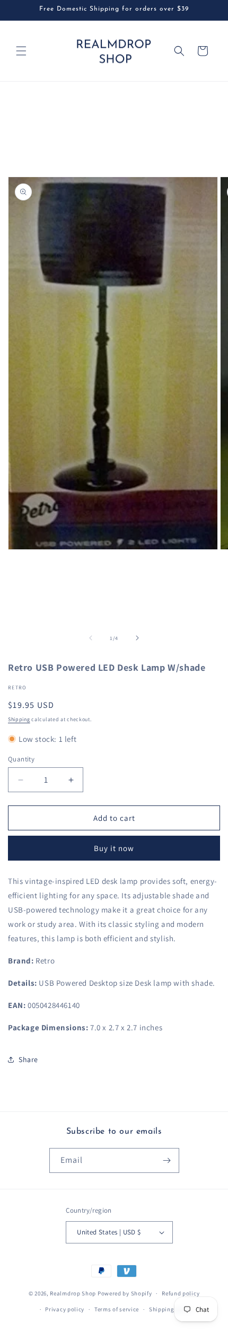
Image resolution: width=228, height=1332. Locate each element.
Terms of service (116, 1309)
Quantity (21, 759)
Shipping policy (171, 1309)
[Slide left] (90, 638)
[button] (21, 51)
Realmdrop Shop (73, 1293)
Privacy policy (64, 1309)
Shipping (19, 719)
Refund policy (180, 1293)
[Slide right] (137, 638)
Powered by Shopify (125, 1293)
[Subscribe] (167, 1160)
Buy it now (114, 848)
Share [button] (28, 1059)
